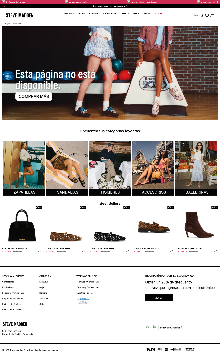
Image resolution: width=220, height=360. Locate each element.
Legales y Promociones (13, 292)
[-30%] (66, 244)
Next (215, 6)
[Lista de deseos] (207, 15)
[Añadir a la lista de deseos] (40, 251)
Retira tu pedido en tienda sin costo (144, 2)
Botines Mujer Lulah (190, 248)
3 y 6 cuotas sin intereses (15, 2)
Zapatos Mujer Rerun (58, 248)
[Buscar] (201, 15)
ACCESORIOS (109, 13)
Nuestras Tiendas (84, 292)
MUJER (81, 13)
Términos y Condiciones (87, 281)
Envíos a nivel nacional (209, 2)
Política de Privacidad (12, 309)
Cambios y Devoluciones (87, 287)
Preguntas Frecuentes (12, 298)
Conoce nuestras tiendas (78, 2)
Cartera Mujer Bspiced (15, 248)
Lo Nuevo (43, 281)
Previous (4, 6)
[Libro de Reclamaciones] (83, 304)
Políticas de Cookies (11, 304)
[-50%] (22, 244)
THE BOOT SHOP (141, 13)
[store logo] (34, 15)
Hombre (43, 292)
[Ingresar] (196, 15)
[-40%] (198, 244)
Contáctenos (8, 281)
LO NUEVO (68, 13)
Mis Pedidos (8, 287)
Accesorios (44, 298)
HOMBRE (93, 13)
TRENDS (124, 13)
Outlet (42, 304)
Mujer (42, 287)
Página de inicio (10, 23)
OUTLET (158, 13)
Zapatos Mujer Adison (146, 248)
